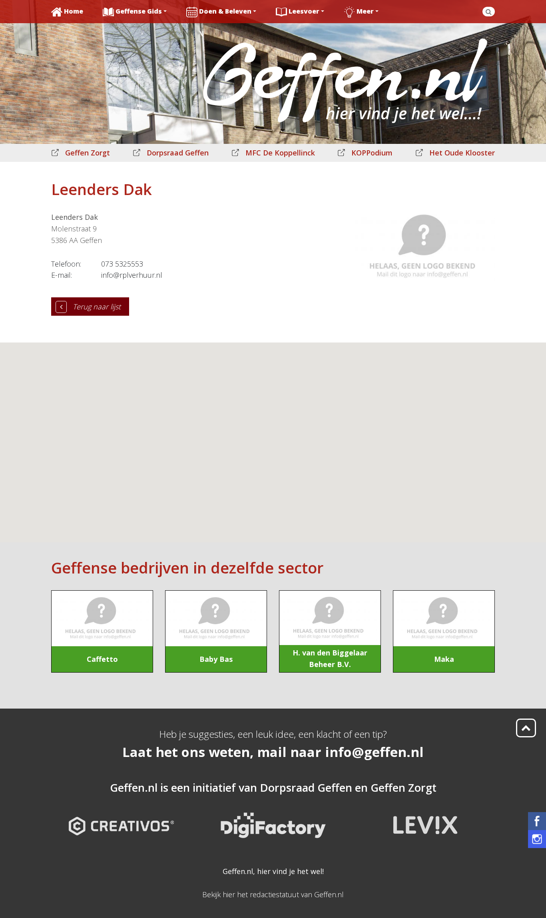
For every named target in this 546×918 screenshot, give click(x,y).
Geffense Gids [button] (139, 11)
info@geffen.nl (374, 752)
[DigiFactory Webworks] (273, 818)
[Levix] (425, 818)
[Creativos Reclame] (121, 818)
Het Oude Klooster (462, 152)
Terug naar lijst (97, 306)
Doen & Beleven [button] (225, 11)
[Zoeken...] (488, 11)
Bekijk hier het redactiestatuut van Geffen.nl (273, 894)
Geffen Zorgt (87, 152)
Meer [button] (365, 11)
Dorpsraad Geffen (178, 152)
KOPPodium (372, 152)
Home (73, 11)
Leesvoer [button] (304, 11)
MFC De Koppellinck (280, 152)
